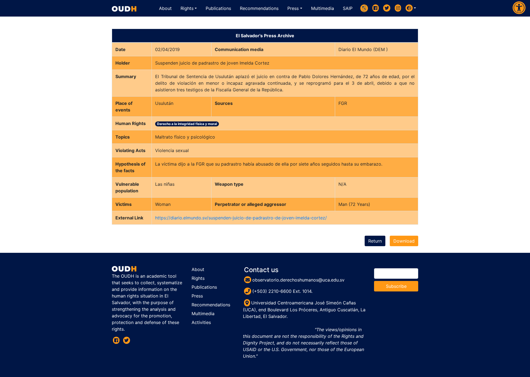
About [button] (165, 8)
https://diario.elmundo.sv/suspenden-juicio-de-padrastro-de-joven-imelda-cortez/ (241, 218)
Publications (204, 287)
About (198, 269)
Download (404, 241)
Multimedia (203, 313)
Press (197, 296)
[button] (410, 8)
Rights (198, 278)
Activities (201, 322)
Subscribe (396, 286)
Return (375, 241)
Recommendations (211, 304)
